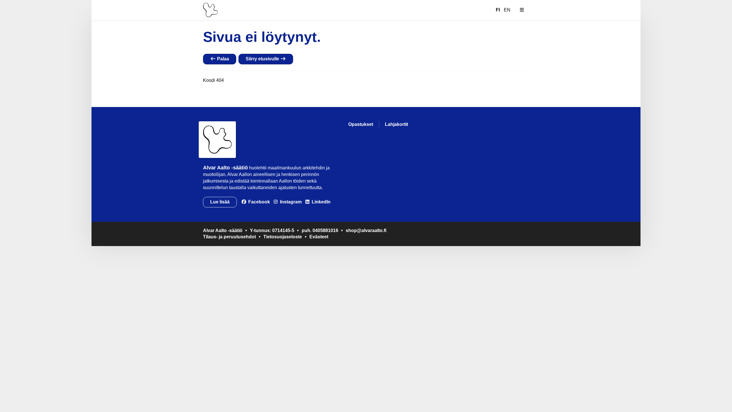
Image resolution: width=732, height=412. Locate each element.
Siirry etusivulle (263, 58)
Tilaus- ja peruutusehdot (229, 236)
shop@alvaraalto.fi (366, 230)
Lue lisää (220, 201)
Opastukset (360, 124)
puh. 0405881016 (320, 230)
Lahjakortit (396, 124)
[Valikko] (522, 10)
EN (507, 9)
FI (498, 9)
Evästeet (318, 236)
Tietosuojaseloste (282, 236)
